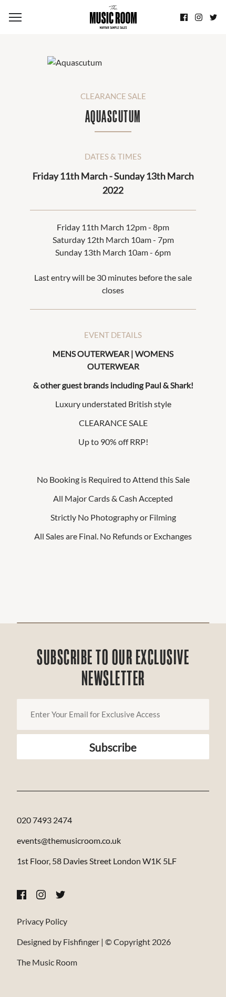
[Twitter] (213, 17)
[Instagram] (198, 17)
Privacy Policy (42, 921)
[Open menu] (43, 17)
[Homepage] (113, 17)
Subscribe (113, 747)
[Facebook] (184, 17)
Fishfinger (81, 942)
